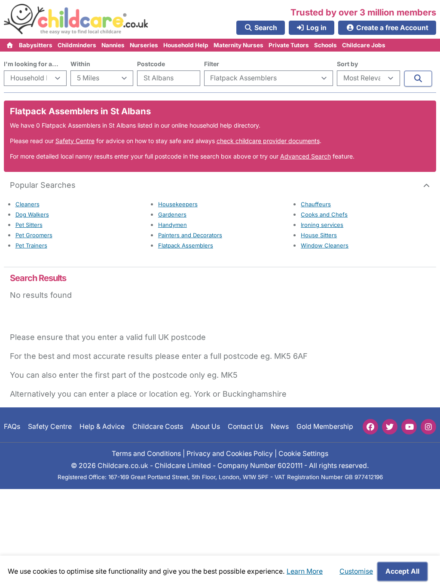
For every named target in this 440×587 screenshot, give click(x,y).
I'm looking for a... (31, 63)
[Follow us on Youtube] (409, 426)
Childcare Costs (157, 426)
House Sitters (319, 235)
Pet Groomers (33, 235)
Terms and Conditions (146, 453)
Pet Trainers (31, 245)
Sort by (347, 63)
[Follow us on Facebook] (370, 426)
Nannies (113, 45)
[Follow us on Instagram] (428, 426)
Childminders (77, 45)
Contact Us (245, 426)
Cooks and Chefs (324, 214)
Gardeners (172, 214)
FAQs (12, 426)
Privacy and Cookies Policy (229, 453)
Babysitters (35, 45)
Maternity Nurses (238, 45)
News (280, 426)
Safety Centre (75, 140)
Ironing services (322, 224)
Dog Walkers (32, 214)
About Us (205, 426)
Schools (325, 45)
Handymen (172, 224)
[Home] (10, 45)
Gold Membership (324, 426)
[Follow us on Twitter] (389, 426)
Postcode (151, 63)
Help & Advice (102, 426)
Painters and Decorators (190, 235)
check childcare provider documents (268, 140)
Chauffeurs (316, 204)
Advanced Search (305, 156)
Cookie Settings (303, 453)
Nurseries (144, 45)
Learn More (305, 571)
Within (80, 63)
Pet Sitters (29, 224)
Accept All (402, 571)
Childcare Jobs (363, 45)
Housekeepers (178, 204)
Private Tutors (289, 45)
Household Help (185, 45)
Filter (211, 63)
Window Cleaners (324, 245)
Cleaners (27, 204)
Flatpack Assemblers (185, 245)
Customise (356, 571)
